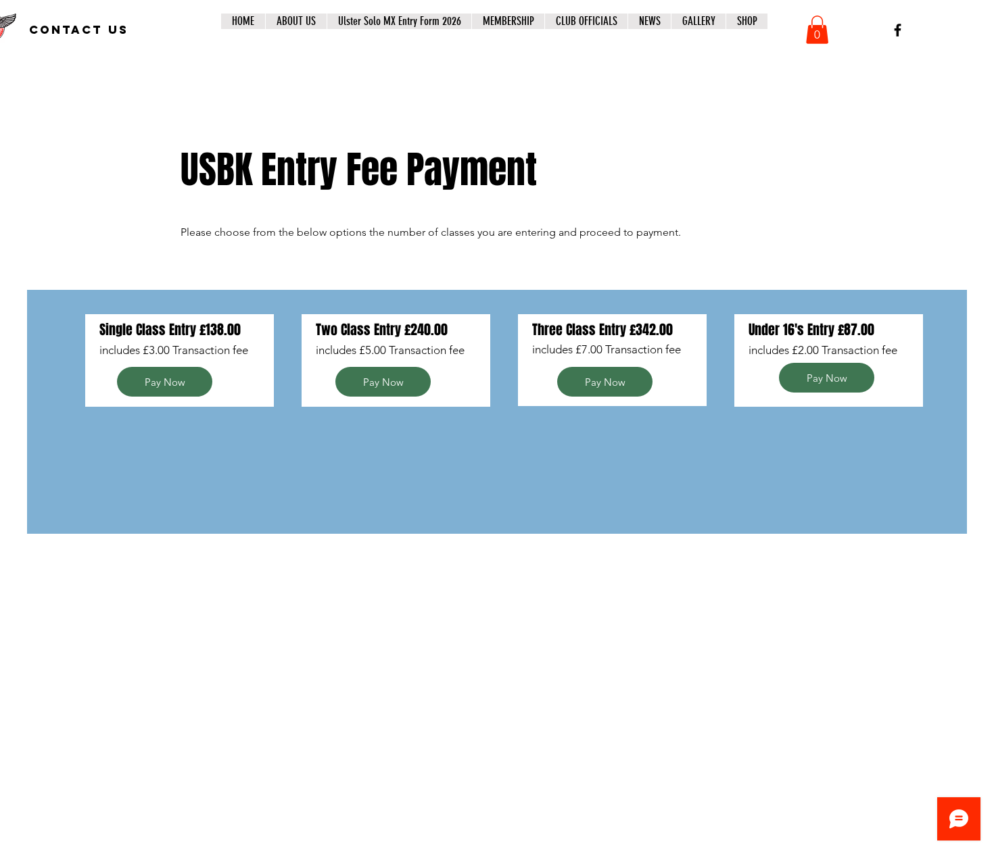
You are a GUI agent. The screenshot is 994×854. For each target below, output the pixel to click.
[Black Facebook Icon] (897, 30)
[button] (817, 30)
